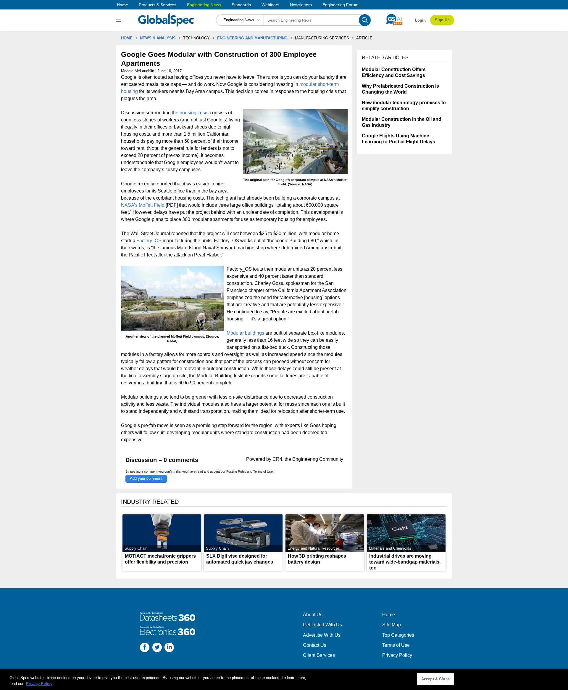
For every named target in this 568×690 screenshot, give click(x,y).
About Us (312, 614)
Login (420, 20)
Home (122, 4)
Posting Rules (236, 471)
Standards (241, 4)
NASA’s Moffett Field (142, 205)
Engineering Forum (340, 4)
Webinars (270, 4)
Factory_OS (149, 240)
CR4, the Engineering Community (307, 459)
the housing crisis (190, 112)
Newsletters (301, 4)
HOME (127, 38)
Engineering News (204, 4)
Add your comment (146, 478)
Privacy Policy (397, 655)
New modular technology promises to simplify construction (404, 105)
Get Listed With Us (322, 624)
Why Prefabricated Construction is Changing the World (400, 89)
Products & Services (157, 4)
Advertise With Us (322, 635)
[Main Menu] (119, 20)
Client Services (319, 655)
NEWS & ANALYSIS (158, 38)
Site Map (391, 624)
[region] (284, 679)
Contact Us (314, 645)
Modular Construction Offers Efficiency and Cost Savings (394, 72)
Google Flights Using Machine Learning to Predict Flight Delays (398, 138)
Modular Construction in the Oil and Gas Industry (401, 122)
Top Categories (398, 635)
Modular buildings (245, 333)
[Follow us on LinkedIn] (169, 648)
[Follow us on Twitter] (157, 648)
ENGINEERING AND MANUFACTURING (252, 38)
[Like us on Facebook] (144, 648)
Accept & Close (435, 679)
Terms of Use (263, 471)
